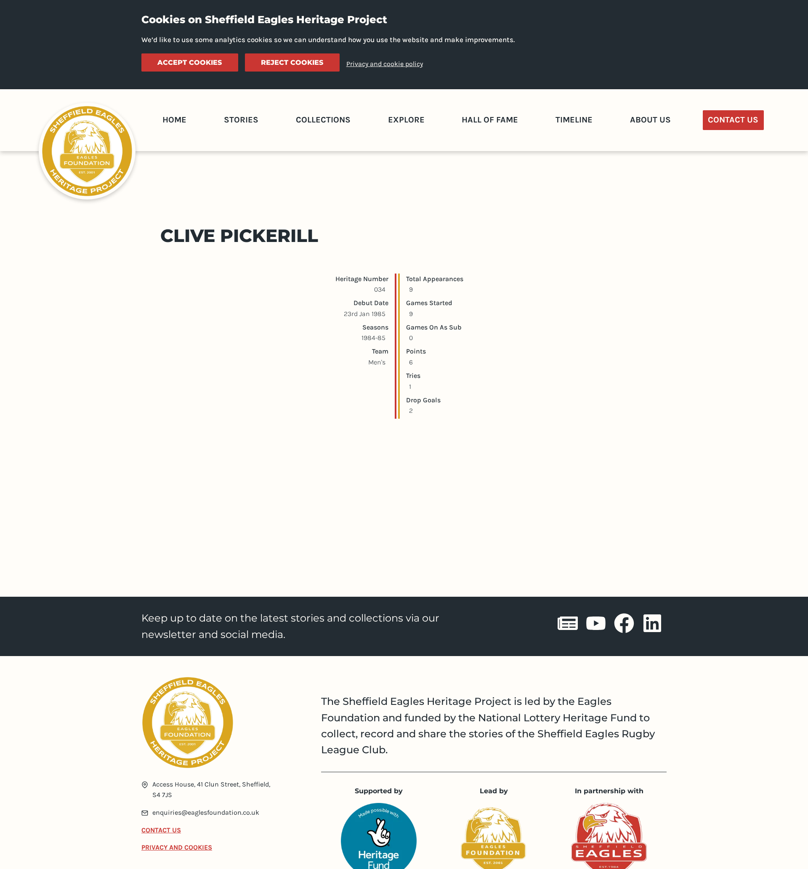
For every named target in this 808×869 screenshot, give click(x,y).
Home (174, 120)
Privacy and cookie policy (384, 64)
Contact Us (733, 120)
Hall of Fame (490, 120)
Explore (406, 120)
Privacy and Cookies (176, 847)
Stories (241, 120)
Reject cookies (292, 62)
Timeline (574, 120)
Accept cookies (189, 62)
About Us (650, 120)
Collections (323, 120)
